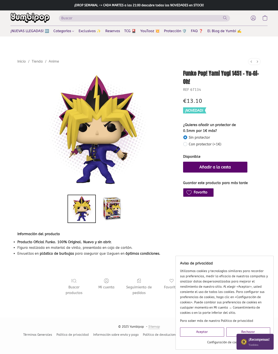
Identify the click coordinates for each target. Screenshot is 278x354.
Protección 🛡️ (175, 31)
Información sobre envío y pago (116, 335)
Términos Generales (37, 335)
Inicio (21, 61)
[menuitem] (251, 61)
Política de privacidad (72, 335)
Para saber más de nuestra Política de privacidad (216, 321)
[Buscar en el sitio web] (225, 18)
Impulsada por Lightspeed (139, 342)
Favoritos (171, 287)
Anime (54, 61)
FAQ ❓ (197, 31)
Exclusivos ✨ (90, 31)
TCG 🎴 (130, 31)
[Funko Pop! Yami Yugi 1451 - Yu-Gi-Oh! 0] (82, 209)
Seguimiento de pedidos (139, 290)
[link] (225, 341)
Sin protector (199, 137)
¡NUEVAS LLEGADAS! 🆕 (29, 31)
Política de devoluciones (160, 335)
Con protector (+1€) (205, 144)
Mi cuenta (106, 287)
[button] (30, 18)
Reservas (112, 31)
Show (255, 342)
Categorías (62, 31)
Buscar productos (74, 290)
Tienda (37, 61)
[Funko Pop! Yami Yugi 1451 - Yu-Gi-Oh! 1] (112, 209)
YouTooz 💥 (150, 31)
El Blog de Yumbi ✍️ (224, 31)
